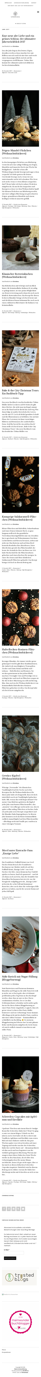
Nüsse (29, 206)
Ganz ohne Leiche (12, 72)
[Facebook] (4, 1209)
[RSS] (18, 1209)
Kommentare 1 (17, 71)
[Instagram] (9, 1209)
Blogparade (5, 1037)
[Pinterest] (14, 1209)
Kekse (8, 570)
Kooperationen (6, 1352)
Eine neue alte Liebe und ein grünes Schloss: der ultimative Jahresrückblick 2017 (19, 38)
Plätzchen (34, 206)
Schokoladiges (24, 312)
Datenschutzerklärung (21, 3)
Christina (16, 46)
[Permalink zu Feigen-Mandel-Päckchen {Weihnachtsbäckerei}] (20, 146)
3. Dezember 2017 (6, 696)
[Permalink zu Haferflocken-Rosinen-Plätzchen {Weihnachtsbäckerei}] (20, 645)
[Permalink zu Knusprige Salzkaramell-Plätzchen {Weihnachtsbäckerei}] (20, 512)
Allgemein (4, 72)
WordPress (26, 1370)
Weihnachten (16, 208)
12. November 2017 (7, 1035)
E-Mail (7, 1250)
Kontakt (33, 3)
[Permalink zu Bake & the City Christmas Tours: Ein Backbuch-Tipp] (20, 386)
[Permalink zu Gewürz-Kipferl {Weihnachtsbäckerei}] (20, 771)
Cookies (4, 570)
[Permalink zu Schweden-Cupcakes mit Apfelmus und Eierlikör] (20, 1112)
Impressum (8, 3)
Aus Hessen (11, 898)
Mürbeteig (24, 206)
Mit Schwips (17, 206)
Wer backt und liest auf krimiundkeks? (20, 5)
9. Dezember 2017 (6, 568)
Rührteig (17, 312)
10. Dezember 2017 (7, 437)
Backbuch (10, 439)
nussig (25, 1037)
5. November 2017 (6, 1180)
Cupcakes (10, 1182)
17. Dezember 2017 (6, 204)
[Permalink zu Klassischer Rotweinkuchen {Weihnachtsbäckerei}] (20, 270)
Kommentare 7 (17, 568)
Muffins (29, 1182)
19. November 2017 (7, 829)
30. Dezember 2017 (7, 71)
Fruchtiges (10, 206)
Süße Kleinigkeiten (7, 208)
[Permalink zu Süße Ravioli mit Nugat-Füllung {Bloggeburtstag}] (20, 972)
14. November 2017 (7, 897)
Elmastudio (25, 1372)
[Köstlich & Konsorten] (10, 1294)
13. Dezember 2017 (7, 311)
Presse (4, 1350)
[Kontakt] (23, 1209)
